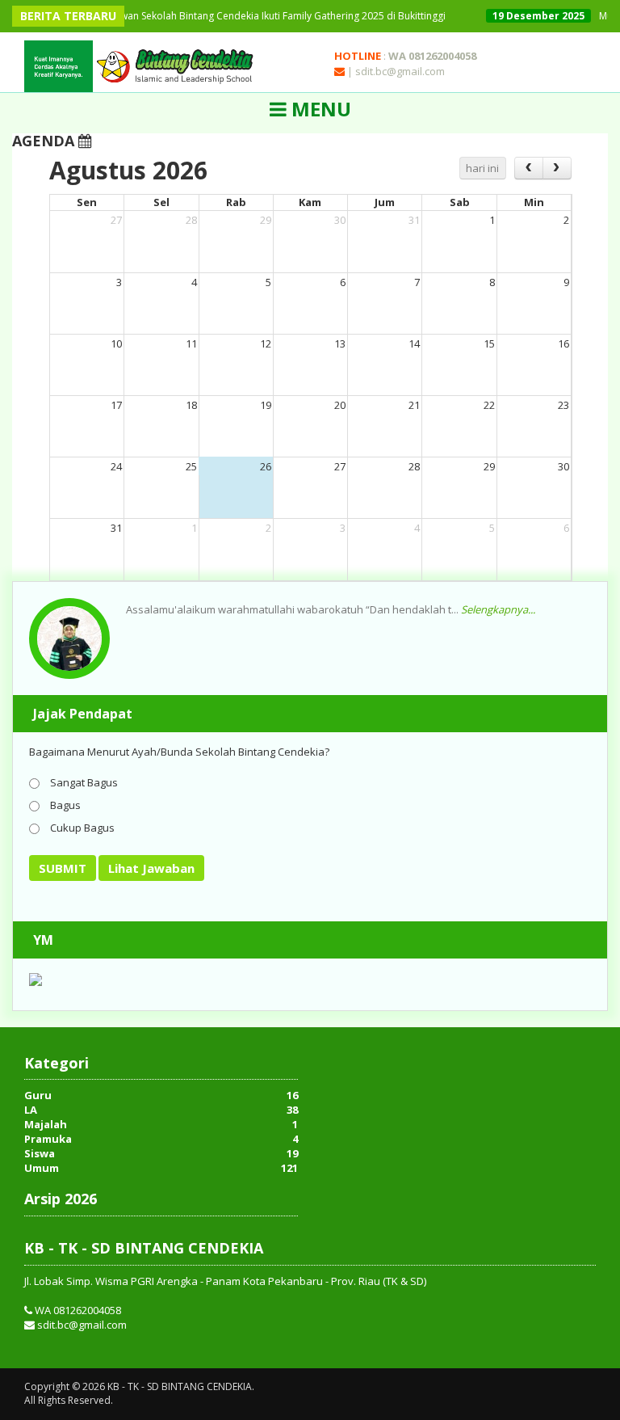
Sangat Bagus (83, 782)
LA (30, 1109)
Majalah (45, 1124)
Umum (41, 1168)
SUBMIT (62, 868)
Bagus (64, 805)
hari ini (482, 168)
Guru (38, 1095)
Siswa (39, 1153)
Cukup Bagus (81, 827)
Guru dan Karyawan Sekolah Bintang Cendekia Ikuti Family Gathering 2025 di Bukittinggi (225, 16)
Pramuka (48, 1138)
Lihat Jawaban (151, 868)
